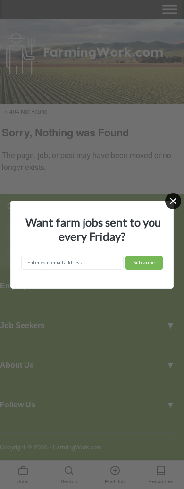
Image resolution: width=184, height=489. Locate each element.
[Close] (173, 201)
